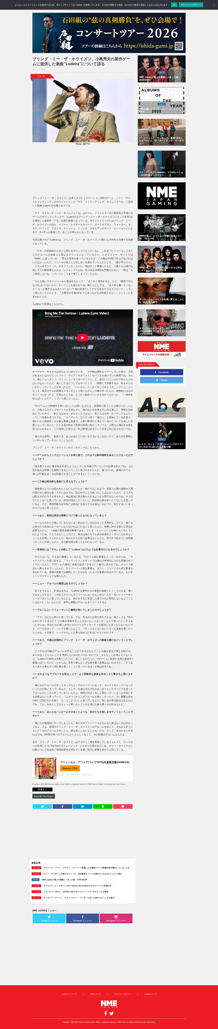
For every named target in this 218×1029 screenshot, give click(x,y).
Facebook (162, 372)
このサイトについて (69, 994)
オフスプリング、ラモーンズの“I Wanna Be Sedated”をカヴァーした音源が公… (78, 885)
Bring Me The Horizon (43, 796)
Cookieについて (151, 994)
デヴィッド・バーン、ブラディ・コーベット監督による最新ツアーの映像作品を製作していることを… (87, 867)
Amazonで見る (70, 768)
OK (174, 5)
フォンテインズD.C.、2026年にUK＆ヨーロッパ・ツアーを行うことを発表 (75, 891)
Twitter (162, 380)
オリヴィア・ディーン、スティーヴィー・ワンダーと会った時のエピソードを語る (78, 897)
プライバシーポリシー (122, 994)
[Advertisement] (82, 171)
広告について (95, 994)
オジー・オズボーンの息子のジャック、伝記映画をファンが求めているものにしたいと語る (82, 873)
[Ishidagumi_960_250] (109, 33)
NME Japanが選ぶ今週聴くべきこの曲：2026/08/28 (64, 879)
